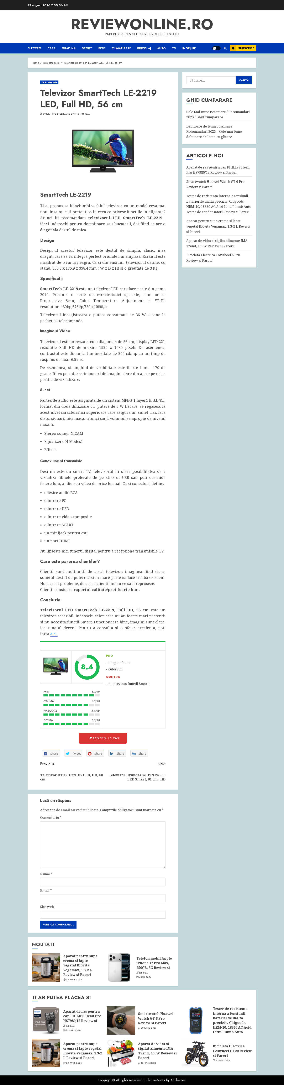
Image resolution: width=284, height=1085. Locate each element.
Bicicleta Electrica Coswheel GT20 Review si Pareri (232, 1051)
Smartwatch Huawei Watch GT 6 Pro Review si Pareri (155, 1018)
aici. (54, 633)
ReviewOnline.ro (142, 24)
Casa (51, 48)
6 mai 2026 (145, 977)
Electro (34, 48)
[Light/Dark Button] (216, 48)
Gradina (69, 48)
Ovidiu (47, 114)
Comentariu (51, 817)
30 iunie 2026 (149, 1028)
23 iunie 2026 (74, 979)
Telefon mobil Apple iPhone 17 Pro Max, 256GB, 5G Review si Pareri (154, 965)
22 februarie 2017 (65, 114)
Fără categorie (49, 82)
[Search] (225, 48)
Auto (161, 48)
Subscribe (246, 48)
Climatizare (121, 48)
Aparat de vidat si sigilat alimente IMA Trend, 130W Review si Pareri (157, 1051)
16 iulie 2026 (73, 1030)
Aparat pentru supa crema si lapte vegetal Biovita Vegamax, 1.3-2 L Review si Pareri (80, 965)
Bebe (101, 48)
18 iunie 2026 (148, 1062)
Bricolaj (144, 48)
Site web (47, 906)
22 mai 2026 (223, 1060)
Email (46, 890)
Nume (46, 874)
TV (174, 48)
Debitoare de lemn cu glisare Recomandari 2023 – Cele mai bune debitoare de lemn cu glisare (214, 131)
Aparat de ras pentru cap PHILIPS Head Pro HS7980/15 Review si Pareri (218, 170)
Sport (87, 48)
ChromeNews (155, 1080)
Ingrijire (189, 48)
